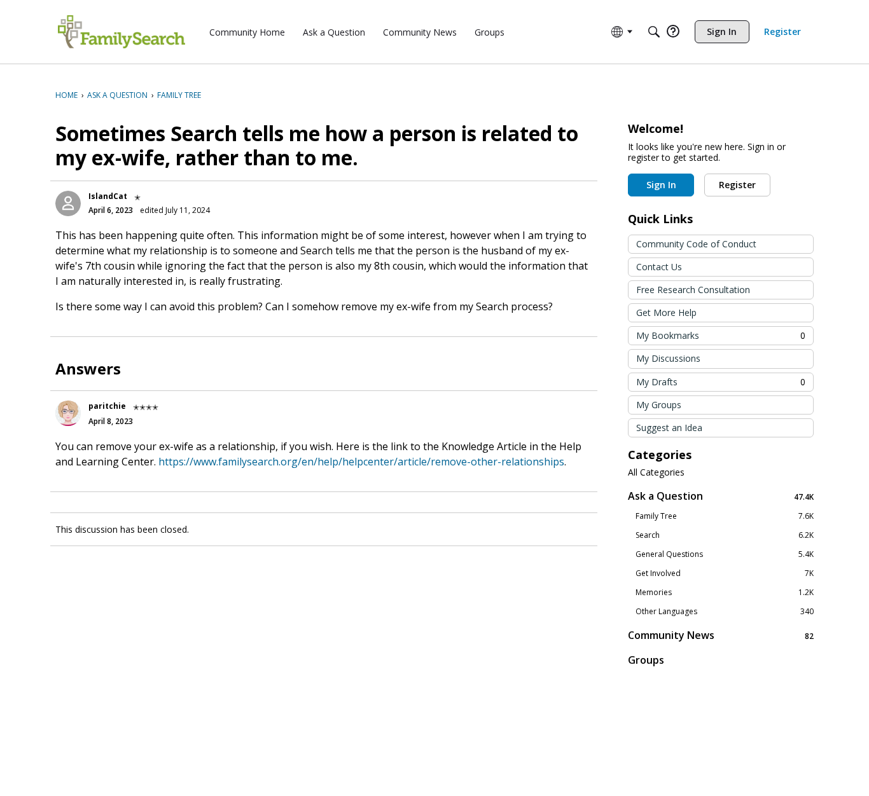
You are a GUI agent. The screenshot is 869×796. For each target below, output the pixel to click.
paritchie (107, 406)
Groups (646, 660)
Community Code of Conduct (696, 244)
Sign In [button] (661, 185)
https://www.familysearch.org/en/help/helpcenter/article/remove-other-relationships (361, 462)
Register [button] (737, 185)
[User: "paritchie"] (68, 413)
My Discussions (668, 358)
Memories (725, 592)
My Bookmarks (720, 335)
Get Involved (725, 573)
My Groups (658, 405)
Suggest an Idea (669, 428)
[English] (121, 31)
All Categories (656, 472)
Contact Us (659, 267)
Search (725, 535)
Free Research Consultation (693, 290)
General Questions (725, 554)
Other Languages (725, 611)
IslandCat (107, 196)
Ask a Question (721, 496)
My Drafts (720, 382)
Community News (721, 635)
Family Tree (725, 516)
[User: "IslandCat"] (68, 203)
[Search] (654, 31)
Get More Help (666, 312)
